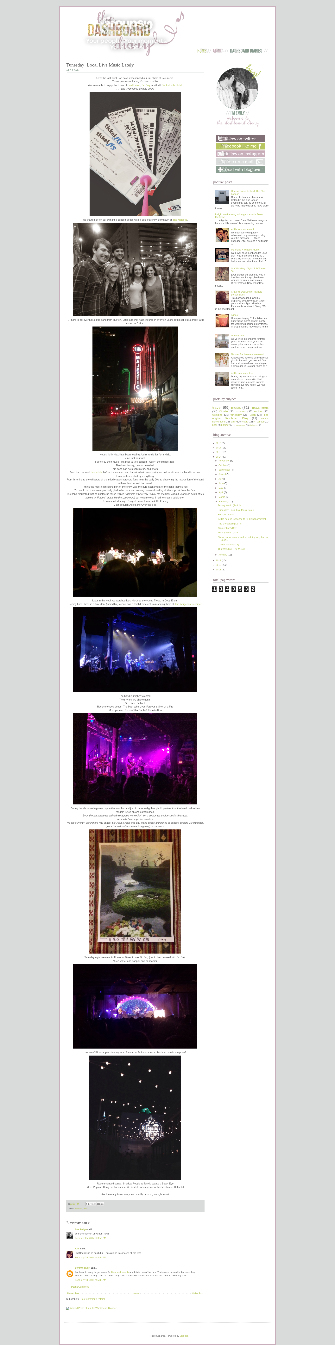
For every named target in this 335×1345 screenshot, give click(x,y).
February (223, 501)
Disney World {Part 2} (229, 505)
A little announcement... (243, 229)
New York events (120, 1272)
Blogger (184, 1336)
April (221, 492)
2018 (219, 443)
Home (136, 1293)
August (222, 474)
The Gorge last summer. (188, 604)
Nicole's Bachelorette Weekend (247, 354)
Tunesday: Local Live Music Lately (236, 510)
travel (216, 407)
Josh (253, 414)
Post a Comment (80, 1286)
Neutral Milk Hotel (172, 85)
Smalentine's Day (227, 528)
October (222, 465)
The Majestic (180, 219)
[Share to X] (95, 1204)
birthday (225, 425)
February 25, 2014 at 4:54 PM (90, 1257)
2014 (219, 456)
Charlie (223, 411)
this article (96, 472)
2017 (219, 447)
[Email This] (87, 1204)
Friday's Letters (226, 514)
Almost (234, 315)
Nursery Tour (238, 335)
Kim (77, 1248)
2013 (219, 560)
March (222, 497)
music (86, 1208)
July (220, 479)
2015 (219, 452)
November (224, 460)
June (221, 483)
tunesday (236, 414)
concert (78, 1208)
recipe (258, 411)
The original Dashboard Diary (240, 416)
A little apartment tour (242, 373)
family (234, 421)
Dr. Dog (146, 85)
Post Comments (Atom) (93, 1299)
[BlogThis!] (91, 1204)
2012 (219, 565)
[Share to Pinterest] (102, 1204)
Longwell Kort (82, 1267)
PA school (258, 421)
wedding (217, 414)
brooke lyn (81, 1229)
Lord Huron (134, 85)
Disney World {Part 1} (229, 532)
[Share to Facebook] (98, 1204)
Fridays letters (259, 407)
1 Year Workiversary (228, 544)
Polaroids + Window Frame (245, 249)
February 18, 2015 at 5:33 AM (90, 1280)
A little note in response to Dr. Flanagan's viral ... (243, 519)
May (221, 488)
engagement (239, 425)
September (224, 469)
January (223, 554)
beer (214, 425)
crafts (245, 421)
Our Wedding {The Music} (231, 549)
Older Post (197, 1293)
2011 (219, 569)
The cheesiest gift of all (230, 523)
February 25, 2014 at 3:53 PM (90, 1238)
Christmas (253, 425)
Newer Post (73, 1293)
